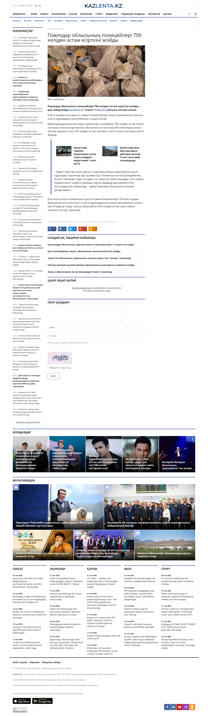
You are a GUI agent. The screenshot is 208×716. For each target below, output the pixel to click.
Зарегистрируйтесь (81, 288)
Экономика (58, 13)
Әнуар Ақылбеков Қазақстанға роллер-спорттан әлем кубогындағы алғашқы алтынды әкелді (178, 643)
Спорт (99, 13)
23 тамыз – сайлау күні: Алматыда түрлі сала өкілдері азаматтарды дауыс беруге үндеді (26, 260)
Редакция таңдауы (133, 13)
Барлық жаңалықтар (28, 422)
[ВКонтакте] (173, 707)
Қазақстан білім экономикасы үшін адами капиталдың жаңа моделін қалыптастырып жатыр (25, 183)
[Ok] (192, 707)
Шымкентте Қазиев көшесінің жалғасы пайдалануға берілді (28, 171)
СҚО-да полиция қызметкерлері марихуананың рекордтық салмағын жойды (91, 265)
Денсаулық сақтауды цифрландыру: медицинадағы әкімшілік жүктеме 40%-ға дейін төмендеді (27, 381)
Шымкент (39, 20)
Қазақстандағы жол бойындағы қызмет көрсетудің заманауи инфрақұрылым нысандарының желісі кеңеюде (141, 641)
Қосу (53, 376)
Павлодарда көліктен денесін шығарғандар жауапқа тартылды (65, 627)
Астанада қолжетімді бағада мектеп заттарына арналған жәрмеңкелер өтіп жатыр (26, 365)
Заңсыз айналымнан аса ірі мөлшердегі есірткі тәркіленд (80, 271)
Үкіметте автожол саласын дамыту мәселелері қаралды (139, 626)
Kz (40, 5)
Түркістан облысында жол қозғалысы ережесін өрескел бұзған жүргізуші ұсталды (65, 611)
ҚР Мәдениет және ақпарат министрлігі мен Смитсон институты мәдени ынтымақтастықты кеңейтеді (26, 146)
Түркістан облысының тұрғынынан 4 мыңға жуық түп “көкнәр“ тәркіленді (89, 258)
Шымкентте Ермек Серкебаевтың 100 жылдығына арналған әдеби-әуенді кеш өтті (27, 108)
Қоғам (73, 13)
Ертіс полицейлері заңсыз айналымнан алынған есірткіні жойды (84, 251)
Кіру (108, 290)
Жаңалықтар (23, 31)
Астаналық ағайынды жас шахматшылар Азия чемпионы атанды (177, 581)
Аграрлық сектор (98, 20)
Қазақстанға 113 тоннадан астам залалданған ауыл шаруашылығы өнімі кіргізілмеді (28, 274)
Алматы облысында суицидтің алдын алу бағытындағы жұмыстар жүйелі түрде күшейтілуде (28, 235)
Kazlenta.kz (18, 674)
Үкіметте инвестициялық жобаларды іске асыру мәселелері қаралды (27, 81)
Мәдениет (112, 13)
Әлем (34, 13)
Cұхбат (123, 20)
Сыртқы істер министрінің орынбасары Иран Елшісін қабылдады (27, 629)
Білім (83, 20)
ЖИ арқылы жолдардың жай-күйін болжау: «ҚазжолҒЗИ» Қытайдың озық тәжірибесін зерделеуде (139, 595)
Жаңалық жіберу (51, 662)
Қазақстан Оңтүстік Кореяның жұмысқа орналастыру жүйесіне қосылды (29, 614)
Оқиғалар (86, 13)
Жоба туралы (20, 662)
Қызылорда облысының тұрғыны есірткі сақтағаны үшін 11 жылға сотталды (91, 244)
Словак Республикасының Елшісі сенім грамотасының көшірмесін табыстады (27, 645)
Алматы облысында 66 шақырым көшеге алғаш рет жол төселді (139, 611)
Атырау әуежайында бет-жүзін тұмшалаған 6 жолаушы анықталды (27, 222)
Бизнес (113, 20)
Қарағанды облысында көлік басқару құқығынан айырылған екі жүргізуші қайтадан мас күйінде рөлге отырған (66, 643)
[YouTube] (180, 707)
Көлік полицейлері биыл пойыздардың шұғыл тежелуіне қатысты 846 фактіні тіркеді (28, 196)
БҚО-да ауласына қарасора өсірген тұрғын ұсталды (24, 159)
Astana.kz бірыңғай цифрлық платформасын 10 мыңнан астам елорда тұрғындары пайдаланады (26, 55)
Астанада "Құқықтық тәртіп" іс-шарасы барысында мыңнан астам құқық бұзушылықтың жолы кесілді (27, 41)
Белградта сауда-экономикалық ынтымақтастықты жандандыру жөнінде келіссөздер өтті (29, 599)
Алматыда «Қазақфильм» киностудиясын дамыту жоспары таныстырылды (26, 95)
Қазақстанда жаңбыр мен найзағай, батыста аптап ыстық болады (28, 248)
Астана (27, 20)
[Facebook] (167, 707)
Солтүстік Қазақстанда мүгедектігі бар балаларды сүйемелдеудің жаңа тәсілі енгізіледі (26, 209)
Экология (154, 13)
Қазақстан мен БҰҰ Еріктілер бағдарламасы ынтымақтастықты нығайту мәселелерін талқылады (28, 582)
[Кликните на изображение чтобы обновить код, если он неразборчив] (60, 363)
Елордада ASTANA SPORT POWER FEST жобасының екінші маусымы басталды (178, 627)
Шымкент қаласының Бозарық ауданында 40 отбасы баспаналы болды (27, 412)
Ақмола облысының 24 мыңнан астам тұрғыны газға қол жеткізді (27, 338)
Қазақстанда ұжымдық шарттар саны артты (103, 637)
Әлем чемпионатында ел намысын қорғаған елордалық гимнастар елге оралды (177, 596)
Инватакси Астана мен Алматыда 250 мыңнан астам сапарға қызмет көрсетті (102, 651)
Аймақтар (19, 13)
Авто (127, 569)
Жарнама (35, 662)
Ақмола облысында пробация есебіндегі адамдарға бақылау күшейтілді (27, 134)
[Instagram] (186, 707)
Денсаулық (72, 20)
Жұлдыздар (136, 20)
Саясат (44, 13)
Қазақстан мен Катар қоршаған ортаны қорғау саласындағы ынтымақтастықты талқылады (28, 121)
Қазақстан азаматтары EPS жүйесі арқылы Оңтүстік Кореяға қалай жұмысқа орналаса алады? (26, 351)
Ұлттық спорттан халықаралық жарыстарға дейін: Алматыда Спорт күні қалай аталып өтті (177, 611)
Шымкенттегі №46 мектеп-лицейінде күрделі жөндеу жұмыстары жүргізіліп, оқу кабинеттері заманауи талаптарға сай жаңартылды (27, 398)
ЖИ (49, 20)
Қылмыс (58, 20)
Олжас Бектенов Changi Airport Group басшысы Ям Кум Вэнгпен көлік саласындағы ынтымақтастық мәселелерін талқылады (27, 291)
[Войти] (195, 14)
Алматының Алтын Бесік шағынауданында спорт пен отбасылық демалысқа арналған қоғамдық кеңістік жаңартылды (27, 324)
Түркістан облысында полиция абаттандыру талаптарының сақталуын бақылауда (26, 308)
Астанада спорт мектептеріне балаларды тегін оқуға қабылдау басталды (27, 68)
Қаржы (167, 13)
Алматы (17, 20)
